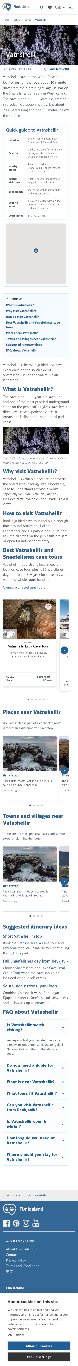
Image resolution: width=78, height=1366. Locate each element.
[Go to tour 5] (44, 699)
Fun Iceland (15, 7)
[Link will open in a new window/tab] (7, 1223)
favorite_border (59, 69)
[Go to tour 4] (40, 699)
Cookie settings (39, 1357)
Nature (16, 20)
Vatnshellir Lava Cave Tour (28, 646)
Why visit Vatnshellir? (21, 311)
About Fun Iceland (20, 1249)
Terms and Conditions (22, 1266)
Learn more (16, 1334)
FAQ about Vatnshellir (21, 351)
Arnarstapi (17, 948)
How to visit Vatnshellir (22, 317)
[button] (60, 7)
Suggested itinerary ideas (24, 345)
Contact (12, 1255)
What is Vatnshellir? (20, 305)
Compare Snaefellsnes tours (24, 587)
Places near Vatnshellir (22, 333)
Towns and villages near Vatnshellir (31, 339)
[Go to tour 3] (36, 699)
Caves (28, 20)
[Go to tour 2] (32, 699)
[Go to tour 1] (28, 699)
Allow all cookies (39, 1346)
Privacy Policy (16, 1260)
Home (6, 20)
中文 (9, 1271)
